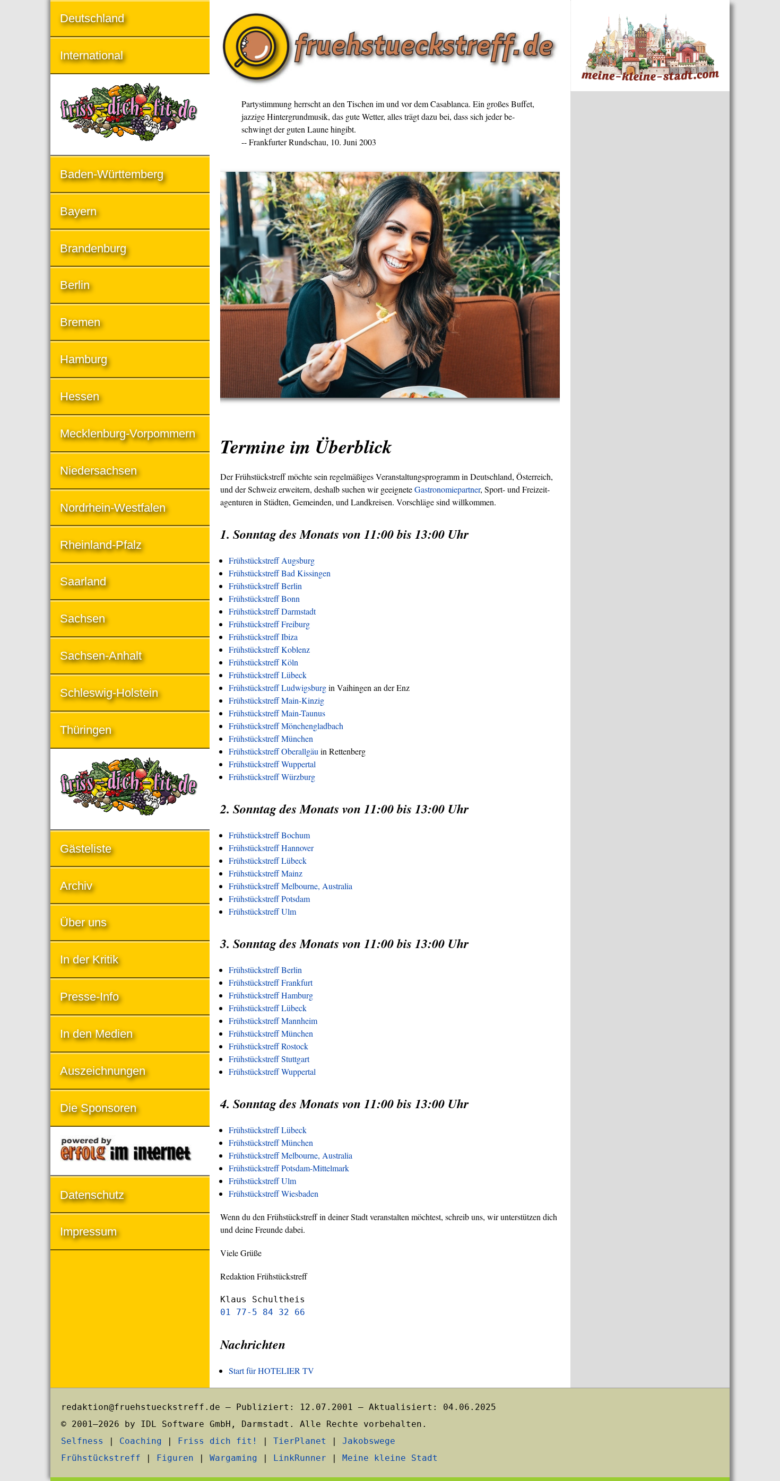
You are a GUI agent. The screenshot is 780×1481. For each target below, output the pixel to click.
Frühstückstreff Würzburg (272, 776)
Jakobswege (368, 1441)
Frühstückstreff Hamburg (271, 995)
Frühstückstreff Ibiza (263, 636)
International (91, 55)
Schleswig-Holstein (109, 692)
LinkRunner (299, 1458)
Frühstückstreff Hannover (271, 847)
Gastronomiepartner (447, 489)
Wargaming (233, 1458)
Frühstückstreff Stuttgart (269, 1058)
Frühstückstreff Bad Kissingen (280, 573)
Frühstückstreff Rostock (268, 1045)
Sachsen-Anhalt (101, 655)
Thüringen (85, 730)
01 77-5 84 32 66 (262, 1312)
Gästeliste (85, 848)
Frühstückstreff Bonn (264, 598)
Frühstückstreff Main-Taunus (277, 712)
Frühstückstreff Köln (263, 662)
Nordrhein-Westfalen (113, 507)
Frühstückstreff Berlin (265, 585)
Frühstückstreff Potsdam (269, 898)
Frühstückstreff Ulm (262, 911)
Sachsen (82, 618)
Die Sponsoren (98, 1108)
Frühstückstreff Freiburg (269, 623)
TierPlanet (299, 1441)
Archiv (76, 885)
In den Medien (96, 1033)
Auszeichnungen (102, 1070)
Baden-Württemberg (111, 174)
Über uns (83, 922)
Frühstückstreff (101, 1458)
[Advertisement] (650, 275)
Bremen (80, 322)
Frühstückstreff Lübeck (268, 674)
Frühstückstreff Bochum (269, 834)
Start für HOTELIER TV (271, 1370)
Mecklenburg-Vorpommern (127, 433)
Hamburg (83, 359)
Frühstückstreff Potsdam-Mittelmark (289, 1167)
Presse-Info (89, 996)
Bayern (78, 211)
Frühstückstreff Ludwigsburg (277, 687)
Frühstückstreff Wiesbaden (273, 1193)
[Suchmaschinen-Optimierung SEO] (130, 1152)
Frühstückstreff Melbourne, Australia (290, 885)
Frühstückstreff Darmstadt (272, 611)
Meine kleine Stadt (390, 1458)
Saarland (83, 581)
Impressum (88, 1231)
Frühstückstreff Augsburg (272, 560)
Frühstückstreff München (271, 738)
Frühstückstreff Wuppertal (272, 763)
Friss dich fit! (217, 1441)
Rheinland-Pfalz (101, 544)
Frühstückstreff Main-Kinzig (276, 700)
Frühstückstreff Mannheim (273, 1020)
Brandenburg (93, 248)
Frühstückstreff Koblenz (269, 649)
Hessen (79, 396)
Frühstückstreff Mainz (265, 873)
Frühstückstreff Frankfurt (271, 982)
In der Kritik (89, 959)
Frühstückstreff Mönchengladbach (286, 725)
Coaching (140, 1441)
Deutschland (92, 18)
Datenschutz (92, 1195)
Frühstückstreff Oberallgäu (273, 751)
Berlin (75, 285)
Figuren (175, 1458)
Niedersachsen (98, 470)
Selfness (82, 1441)
